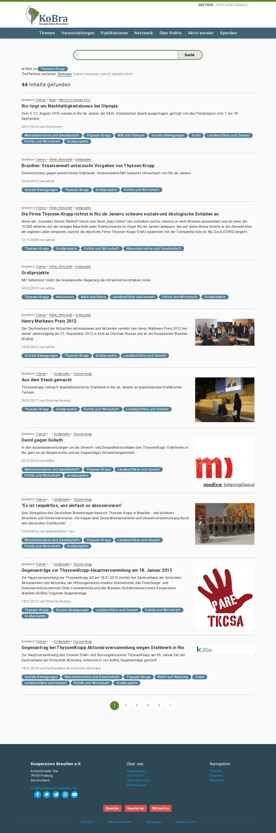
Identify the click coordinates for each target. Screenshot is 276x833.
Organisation (136, 771)
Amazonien (65, 297)
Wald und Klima (93, 297)
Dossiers (216, 776)
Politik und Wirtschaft (42, 141)
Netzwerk (144, 32)
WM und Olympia (131, 135)
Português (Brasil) (232, 5)
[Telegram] (56, 794)
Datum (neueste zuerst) (92, 74)
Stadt (52, 99)
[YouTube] (74, 794)
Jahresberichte (138, 780)
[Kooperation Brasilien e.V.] (47, 14)
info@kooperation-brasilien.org (54, 788)
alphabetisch (122, 74)
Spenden (228, 32)
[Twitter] (47, 794)
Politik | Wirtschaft (60, 159)
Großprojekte (77, 141)
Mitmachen (160, 808)
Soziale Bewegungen (167, 135)
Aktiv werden (201, 32)
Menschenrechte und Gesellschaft (52, 135)
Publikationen (114, 32)
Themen (47, 32)
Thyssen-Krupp (98, 135)
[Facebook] (38, 794)
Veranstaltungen (77, 32)
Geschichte (135, 776)
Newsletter (135, 808)
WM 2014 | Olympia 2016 (74, 99)
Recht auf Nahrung (173, 677)
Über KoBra (171, 32)
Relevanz (65, 74)
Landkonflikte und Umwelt (228, 135)
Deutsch (205, 5)
